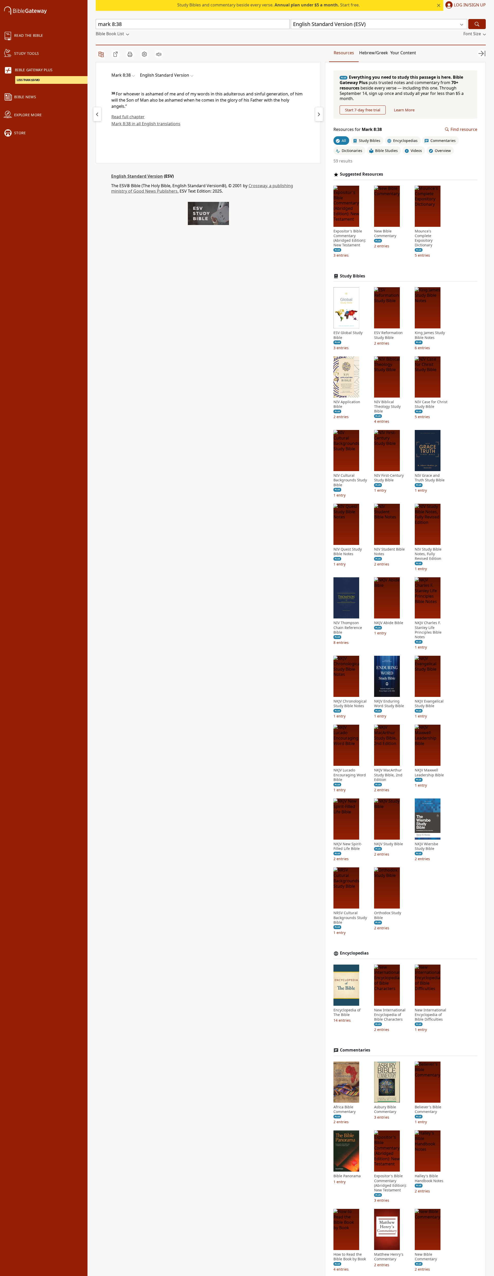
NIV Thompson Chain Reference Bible (347, 627)
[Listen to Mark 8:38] (159, 54)
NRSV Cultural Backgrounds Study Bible (350, 917)
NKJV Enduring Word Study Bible (389, 703)
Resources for (357, 129)
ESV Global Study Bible (348, 335)
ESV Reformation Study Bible (388, 335)
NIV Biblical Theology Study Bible (387, 407)
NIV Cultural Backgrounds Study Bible (350, 480)
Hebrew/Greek (373, 53)
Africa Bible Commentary (344, 1109)
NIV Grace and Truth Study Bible (430, 477)
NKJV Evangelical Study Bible (429, 703)
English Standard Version (137, 176)
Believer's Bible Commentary (428, 1109)
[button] (464, 5)
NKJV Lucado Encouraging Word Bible (349, 775)
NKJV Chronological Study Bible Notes (350, 703)
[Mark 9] (319, 114)
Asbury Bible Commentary (385, 1109)
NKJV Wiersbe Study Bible (426, 846)
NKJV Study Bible (388, 844)
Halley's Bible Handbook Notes (429, 1178)
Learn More (404, 109)
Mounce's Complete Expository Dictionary (424, 238)
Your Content (403, 53)
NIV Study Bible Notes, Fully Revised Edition (428, 554)
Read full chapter (128, 117)
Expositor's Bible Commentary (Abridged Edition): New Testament (349, 238)
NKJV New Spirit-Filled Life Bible (347, 846)
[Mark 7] (97, 114)
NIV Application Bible (346, 404)
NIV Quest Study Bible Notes (347, 551)
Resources (344, 53)
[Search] (477, 24)
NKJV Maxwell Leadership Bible (429, 772)
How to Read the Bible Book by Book (349, 1256)
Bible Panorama (347, 1176)
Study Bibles (352, 276)
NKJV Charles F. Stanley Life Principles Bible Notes (428, 630)
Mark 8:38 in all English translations (145, 124)
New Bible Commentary (385, 233)
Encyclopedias (354, 953)
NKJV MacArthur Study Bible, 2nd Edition (388, 775)
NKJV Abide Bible (388, 623)
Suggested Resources (361, 174)
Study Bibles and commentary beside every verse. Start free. (268, 5)
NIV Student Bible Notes (389, 551)
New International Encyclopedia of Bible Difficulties (430, 1015)
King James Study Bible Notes (430, 335)
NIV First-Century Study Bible (389, 477)
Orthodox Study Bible (387, 915)
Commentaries (355, 1050)
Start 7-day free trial (362, 109)
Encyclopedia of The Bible (346, 1012)
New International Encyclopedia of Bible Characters (389, 1015)
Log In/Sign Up (470, 5)
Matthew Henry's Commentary (388, 1256)
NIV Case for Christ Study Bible (431, 404)
